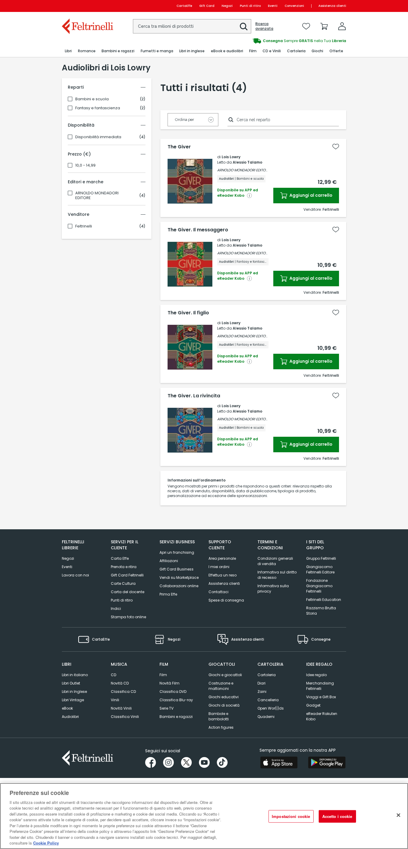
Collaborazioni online (178, 585)
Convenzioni (294, 6)
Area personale (222, 558)
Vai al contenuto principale (87, 6)
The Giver (179, 147)
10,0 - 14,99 (85, 165)
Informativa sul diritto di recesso (277, 575)
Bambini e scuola (92, 99)
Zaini (261, 691)
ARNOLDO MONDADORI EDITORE (97, 195)
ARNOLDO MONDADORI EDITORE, (243, 170)
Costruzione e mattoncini (220, 686)
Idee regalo (316, 674)
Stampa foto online (128, 616)
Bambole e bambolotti (218, 716)
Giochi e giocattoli (225, 674)
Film (163, 674)
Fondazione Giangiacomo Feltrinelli (319, 586)
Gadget (313, 705)
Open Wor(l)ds (270, 708)
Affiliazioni (168, 560)
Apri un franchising (176, 552)
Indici (116, 608)
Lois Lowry (231, 156)
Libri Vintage (73, 699)
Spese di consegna (226, 600)
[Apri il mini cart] (324, 26)
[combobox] (192, 26)
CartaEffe (184, 6)
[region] (204, 816)
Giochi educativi (223, 696)
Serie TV (166, 708)
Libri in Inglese (74, 691)
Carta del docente (127, 591)
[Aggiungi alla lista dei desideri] (336, 147)
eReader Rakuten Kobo (321, 716)
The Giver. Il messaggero (198, 230)
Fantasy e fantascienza (97, 108)
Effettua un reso (222, 575)
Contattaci (218, 591)
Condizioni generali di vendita (275, 561)
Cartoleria (266, 674)
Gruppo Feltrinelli (321, 558)
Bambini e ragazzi (176, 716)
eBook (67, 708)
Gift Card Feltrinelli (127, 575)
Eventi (272, 6)
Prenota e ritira (123, 566)
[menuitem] (68, 51)
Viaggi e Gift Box (321, 696)
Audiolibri (70, 716)
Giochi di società (224, 705)
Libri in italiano (75, 674)
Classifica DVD (172, 691)
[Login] (342, 26)
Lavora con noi (75, 575)
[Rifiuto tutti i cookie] (398, 815)
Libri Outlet (71, 683)
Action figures (221, 727)
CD (113, 674)
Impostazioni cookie (291, 816)
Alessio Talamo (247, 162)
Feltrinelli (83, 226)
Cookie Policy (46, 843)
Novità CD (120, 683)
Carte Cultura (123, 583)
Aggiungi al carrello (310, 195)
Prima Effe (168, 594)
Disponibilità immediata (98, 137)
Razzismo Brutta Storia (321, 610)
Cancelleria (268, 699)
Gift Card (206, 6)
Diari (261, 683)
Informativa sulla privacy (273, 588)
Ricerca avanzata (264, 26)
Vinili (115, 699)
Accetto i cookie (337, 816)
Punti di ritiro (250, 6)
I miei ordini (218, 566)
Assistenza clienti (332, 6)
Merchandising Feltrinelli (320, 686)
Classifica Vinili (125, 716)
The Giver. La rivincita (194, 396)
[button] (243, 26)
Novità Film (169, 683)
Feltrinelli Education (323, 599)
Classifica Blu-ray (176, 699)
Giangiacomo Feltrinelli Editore (320, 569)
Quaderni (265, 716)
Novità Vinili (121, 708)
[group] (275, 41)
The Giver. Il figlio (188, 313)
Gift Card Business (176, 569)
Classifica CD (123, 691)
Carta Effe (120, 558)
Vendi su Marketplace (179, 577)
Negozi (227, 6)
